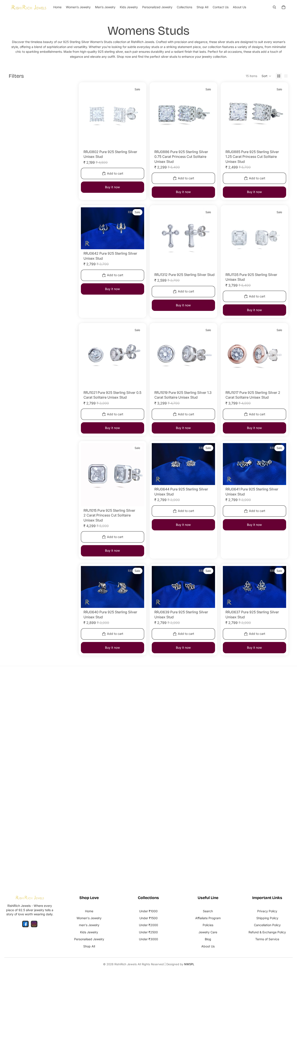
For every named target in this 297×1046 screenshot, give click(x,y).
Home (89, 911)
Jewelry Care (208, 932)
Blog (208, 939)
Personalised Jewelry (89, 939)
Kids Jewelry (89, 932)
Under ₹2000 (148, 925)
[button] (266, 76)
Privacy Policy (267, 911)
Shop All (89, 946)
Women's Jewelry (89, 918)
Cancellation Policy (267, 925)
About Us (208, 946)
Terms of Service (267, 939)
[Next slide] (137, 116)
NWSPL (189, 964)
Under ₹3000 (148, 939)
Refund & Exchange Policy (267, 932)
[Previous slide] (87, 116)
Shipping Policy (267, 918)
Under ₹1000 (148, 911)
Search (208, 911)
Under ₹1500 (148, 918)
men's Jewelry (89, 925)
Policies (208, 925)
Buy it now (112, 187)
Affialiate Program (208, 918)
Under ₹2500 (148, 932)
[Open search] (274, 7)
